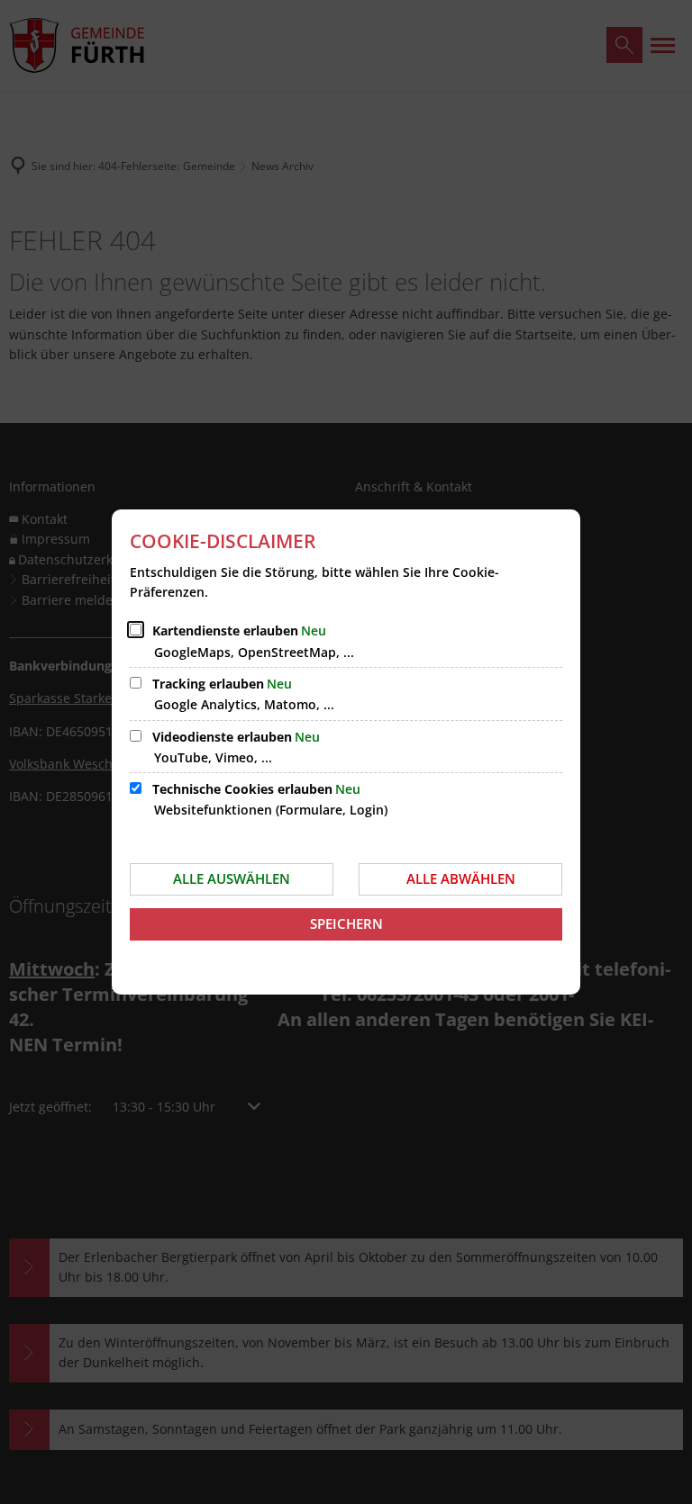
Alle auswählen (231, 878)
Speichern (346, 923)
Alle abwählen (460, 878)
